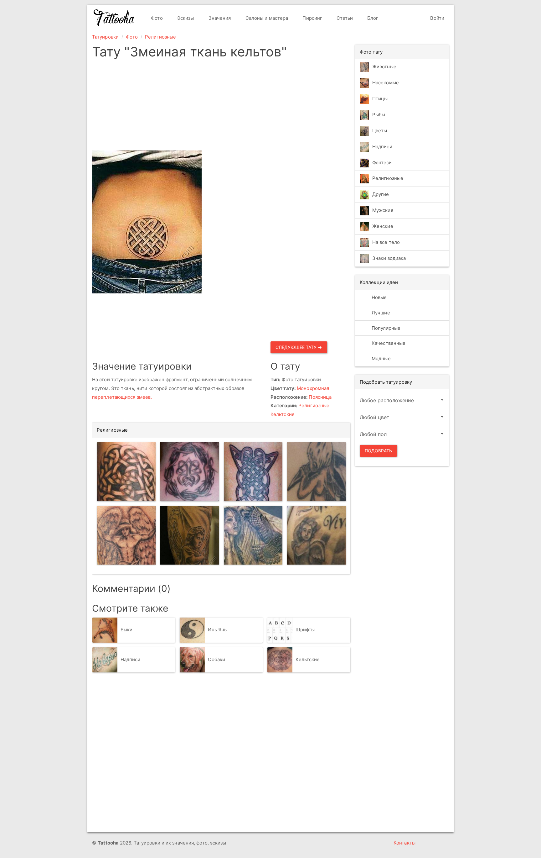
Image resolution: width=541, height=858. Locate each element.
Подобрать (378, 450)
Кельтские (282, 414)
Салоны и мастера (266, 18)
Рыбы (378, 115)
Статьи (344, 18)
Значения (219, 18)
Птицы (380, 99)
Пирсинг (311, 18)
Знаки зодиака (389, 258)
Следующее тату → (299, 347)
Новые (378, 297)
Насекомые (385, 83)
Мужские (383, 210)
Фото (156, 18)
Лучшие (380, 313)
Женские (382, 226)
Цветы (379, 131)
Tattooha (114, 18)
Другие (380, 194)
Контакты (404, 843)
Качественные (387, 343)
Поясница (320, 397)
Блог (372, 18)
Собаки (216, 659)
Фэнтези (382, 163)
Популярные (385, 328)
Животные (384, 67)
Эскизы (185, 18)
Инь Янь (217, 630)
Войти (436, 18)
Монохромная (313, 388)
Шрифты (305, 630)
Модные (380, 358)
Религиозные (160, 37)
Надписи (131, 659)
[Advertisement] (221, 106)
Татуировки (105, 37)
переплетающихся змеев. (122, 397)
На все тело (386, 242)
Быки (126, 630)
